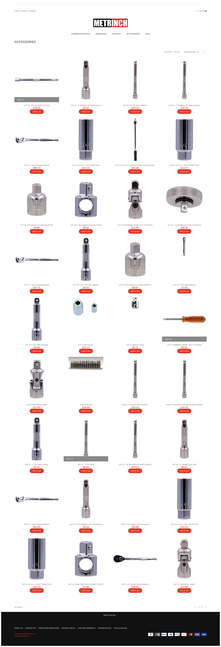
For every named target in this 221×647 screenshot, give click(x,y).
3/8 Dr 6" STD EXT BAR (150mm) (135, 405)
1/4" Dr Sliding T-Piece (135, 345)
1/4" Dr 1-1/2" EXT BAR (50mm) (86, 285)
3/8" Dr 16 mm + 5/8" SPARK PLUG (184, 524)
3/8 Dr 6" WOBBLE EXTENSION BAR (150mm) (184, 405)
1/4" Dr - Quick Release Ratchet (36, 285)
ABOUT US (18, 628)
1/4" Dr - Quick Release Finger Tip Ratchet (184, 225)
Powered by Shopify (21, 636)
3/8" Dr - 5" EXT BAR (86, 464)
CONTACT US (30, 628)
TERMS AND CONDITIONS (48, 628)
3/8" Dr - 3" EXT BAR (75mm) (36, 464)
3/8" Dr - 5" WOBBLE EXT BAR (184, 464)
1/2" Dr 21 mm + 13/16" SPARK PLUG (184, 165)
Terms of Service (120, 628)
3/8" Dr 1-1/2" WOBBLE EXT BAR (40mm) (85, 524)
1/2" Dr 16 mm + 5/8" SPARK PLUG (86, 165)
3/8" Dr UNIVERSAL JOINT (184, 584)
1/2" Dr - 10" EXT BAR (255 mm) (37, 105)
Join (23, 11)
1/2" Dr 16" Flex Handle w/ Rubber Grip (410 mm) (135, 165)
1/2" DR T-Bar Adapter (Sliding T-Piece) (86, 225)
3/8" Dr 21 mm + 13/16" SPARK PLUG (37, 584)
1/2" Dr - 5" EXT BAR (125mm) (135, 105)
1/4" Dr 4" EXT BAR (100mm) (184, 285)
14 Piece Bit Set (86, 405)
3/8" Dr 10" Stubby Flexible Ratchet (135, 524)
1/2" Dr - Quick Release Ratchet (36, 165)
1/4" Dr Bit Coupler (85, 345)
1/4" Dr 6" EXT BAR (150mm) (36, 345)
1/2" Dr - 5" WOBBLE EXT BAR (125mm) (184, 105)
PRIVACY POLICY (68, 628)
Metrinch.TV (31, 634)
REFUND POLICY (104, 628)
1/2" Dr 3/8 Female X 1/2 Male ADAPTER (37, 225)
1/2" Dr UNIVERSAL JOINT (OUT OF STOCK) (135, 225)
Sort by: (177, 52)
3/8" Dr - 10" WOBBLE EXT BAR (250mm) (135, 464)
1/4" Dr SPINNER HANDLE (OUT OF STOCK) (184, 345)
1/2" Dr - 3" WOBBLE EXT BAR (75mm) (86, 105)
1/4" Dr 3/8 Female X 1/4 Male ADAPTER (135, 285)
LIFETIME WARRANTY (87, 628)
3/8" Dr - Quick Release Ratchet (36, 524)
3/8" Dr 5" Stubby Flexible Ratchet (135, 584)
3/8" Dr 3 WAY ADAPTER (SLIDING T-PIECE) (85, 584)
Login (17, 11)
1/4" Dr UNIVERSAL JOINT (36, 405)
